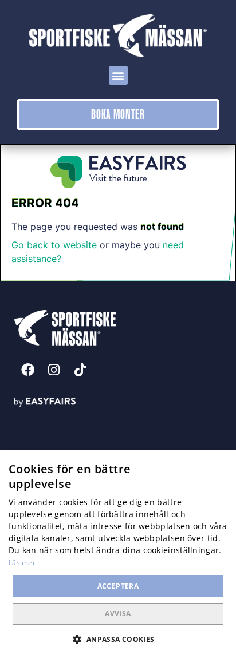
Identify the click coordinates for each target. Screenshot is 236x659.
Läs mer (22, 562)
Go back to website (54, 245)
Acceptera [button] (118, 586)
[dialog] (118, 554)
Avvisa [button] (118, 613)
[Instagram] (54, 370)
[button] (118, 75)
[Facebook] (27, 370)
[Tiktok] (80, 370)
